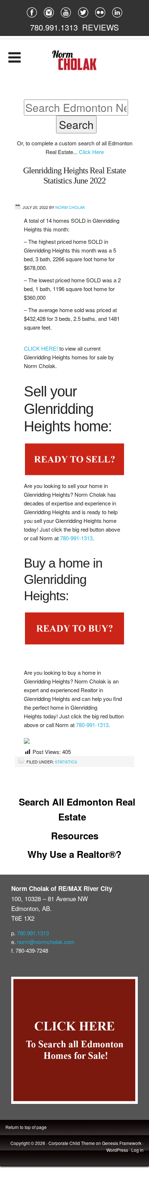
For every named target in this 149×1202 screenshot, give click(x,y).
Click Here (91, 152)
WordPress (117, 1150)
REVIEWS (100, 27)
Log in (137, 1150)
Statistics (66, 762)
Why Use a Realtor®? (74, 854)
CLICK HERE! (41, 348)
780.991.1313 (54, 27)
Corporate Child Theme (71, 1143)
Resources (74, 835)
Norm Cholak (70, 207)
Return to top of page (26, 1127)
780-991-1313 (76, 538)
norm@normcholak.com (45, 941)
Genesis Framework (121, 1143)
